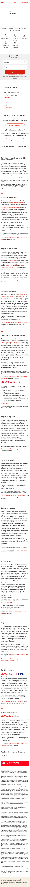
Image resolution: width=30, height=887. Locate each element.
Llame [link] (2, 322)
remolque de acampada (7, 296)
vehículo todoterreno (7, 298)
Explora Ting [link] (4, 403)
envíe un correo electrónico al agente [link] (16, 495)
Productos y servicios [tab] (8, 146)
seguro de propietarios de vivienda (10, 342)
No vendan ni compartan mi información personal (11, 880)
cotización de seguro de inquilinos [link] (18, 449)
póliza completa (26, 791)
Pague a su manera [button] (15, 140)
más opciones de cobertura (12, 266)
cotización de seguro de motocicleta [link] (18, 280)
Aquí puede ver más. (7, 602)
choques (3, 207)
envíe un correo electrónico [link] (13, 701)
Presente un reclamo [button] (15, 125)
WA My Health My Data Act (6, 879)
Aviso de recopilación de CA (20, 879)
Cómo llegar (7, 97)
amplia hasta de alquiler (13, 207)
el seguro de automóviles (17, 202)
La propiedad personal (14, 349)
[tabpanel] (15, 97)
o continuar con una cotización (15, 74)
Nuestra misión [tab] (22, 146)
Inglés (5, 102)
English (3, 2)
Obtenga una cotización (15, 72)
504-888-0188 (8, 107)
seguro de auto (13, 260)
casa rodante (21, 294)
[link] (24, 37)
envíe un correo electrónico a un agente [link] (16, 322)
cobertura (17, 206)
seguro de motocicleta (12, 265)
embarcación (20, 296)
